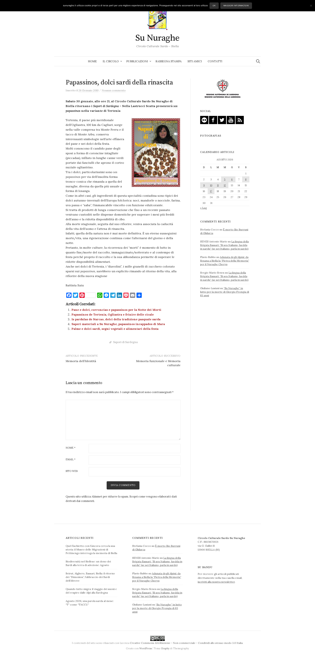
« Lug (203, 207)
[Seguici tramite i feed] (240, 119)
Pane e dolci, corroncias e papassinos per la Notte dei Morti (116, 310)
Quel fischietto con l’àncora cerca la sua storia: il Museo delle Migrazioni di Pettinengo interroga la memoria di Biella (91, 549)
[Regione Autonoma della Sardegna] (222, 88)
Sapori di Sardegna (125, 342)
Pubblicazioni (137, 61)
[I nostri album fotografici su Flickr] (204, 119)
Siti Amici (195, 61)
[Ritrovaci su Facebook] (213, 119)
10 (211, 185)
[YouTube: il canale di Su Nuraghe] (231, 119)
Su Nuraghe (157, 38)
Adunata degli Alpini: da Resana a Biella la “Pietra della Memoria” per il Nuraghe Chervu (224, 260)
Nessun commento (114, 90)
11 (218, 185)
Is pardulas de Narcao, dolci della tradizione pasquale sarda (116, 319)
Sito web (72, 471)
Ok (214, 5)
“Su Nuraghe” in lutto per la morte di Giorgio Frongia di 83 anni (224, 292)
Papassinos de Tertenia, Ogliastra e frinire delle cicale (113, 314)
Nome (70, 448)
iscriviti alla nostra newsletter (216, 581)
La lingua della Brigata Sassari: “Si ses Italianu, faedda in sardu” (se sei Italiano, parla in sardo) (224, 245)
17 (211, 191)
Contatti (215, 61)
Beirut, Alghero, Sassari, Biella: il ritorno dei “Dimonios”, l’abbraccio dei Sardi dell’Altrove (90, 577)
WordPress (145, 648)
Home (92, 61)
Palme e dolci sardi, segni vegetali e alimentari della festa (115, 329)
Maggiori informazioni (236, 5)
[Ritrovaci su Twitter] (222, 119)
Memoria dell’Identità (81, 361)
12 (225, 185)
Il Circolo (111, 61)
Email (70, 459)
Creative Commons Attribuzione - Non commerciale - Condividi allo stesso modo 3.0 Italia (186, 643)
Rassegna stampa (169, 61)
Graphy (165, 648)
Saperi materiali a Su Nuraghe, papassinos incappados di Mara (118, 324)
